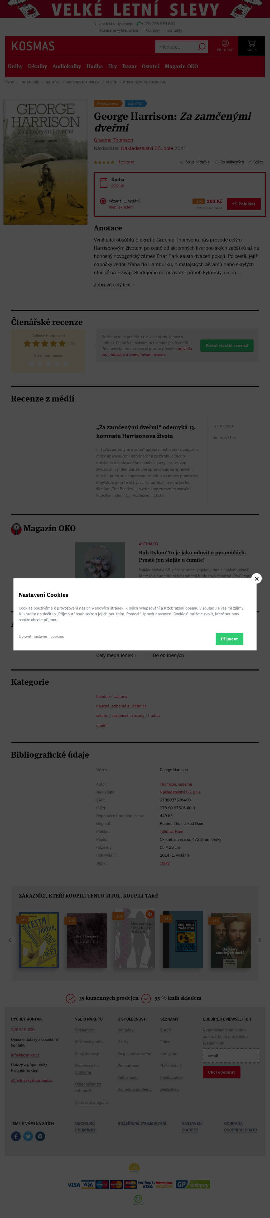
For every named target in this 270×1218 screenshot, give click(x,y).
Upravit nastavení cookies (41, 636)
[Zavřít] (256, 578)
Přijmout (229, 638)
